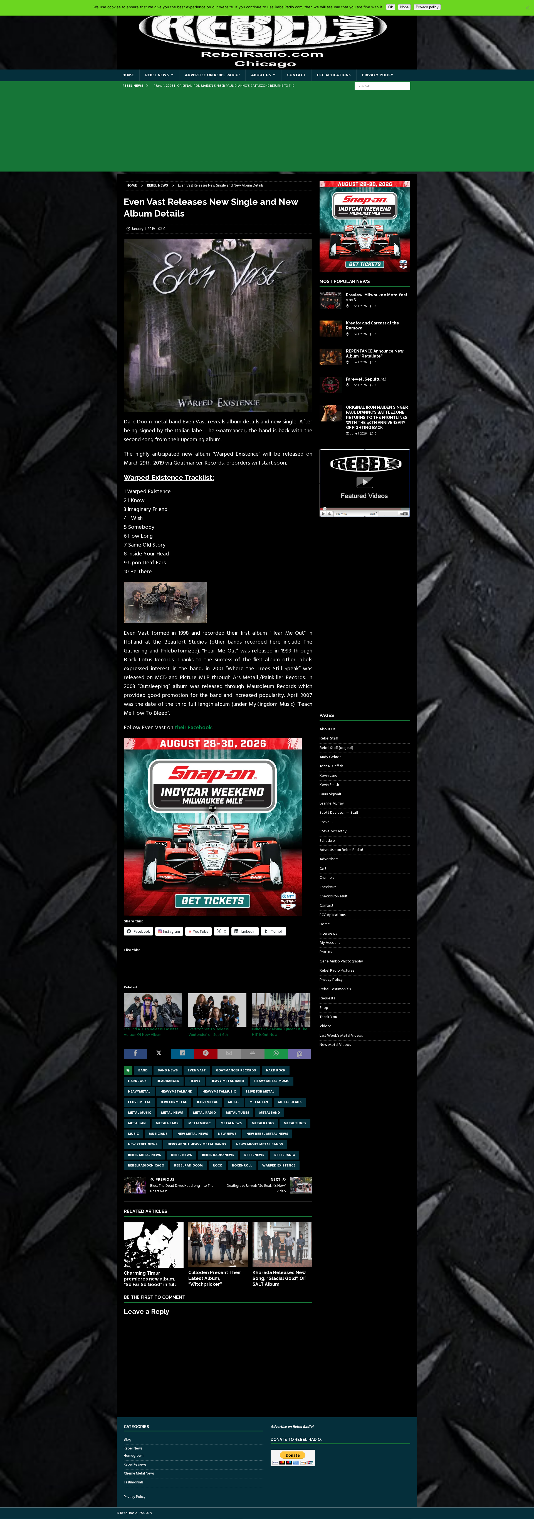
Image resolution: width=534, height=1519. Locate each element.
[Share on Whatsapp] (276, 1054)
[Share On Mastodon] (299, 1054)
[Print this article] (252, 1054)
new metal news (192, 1134)
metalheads (167, 1123)
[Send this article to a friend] (229, 1054)
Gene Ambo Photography (341, 961)
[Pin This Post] (205, 1054)
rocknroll (242, 1165)
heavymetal (139, 1091)
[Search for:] (382, 86)
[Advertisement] (267, 133)
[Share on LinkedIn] (182, 1054)
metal (233, 1102)
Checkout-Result (334, 896)
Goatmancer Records (236, 1070)
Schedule (327, 841)
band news (168, 1070)
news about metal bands (259, 1144)
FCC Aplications (334, 75)
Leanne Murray (332, 803)
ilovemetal (207, 1102)
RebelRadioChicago (146, 1165)
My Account (330, 943)
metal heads (289, 1102)
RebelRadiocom (188, 1165)
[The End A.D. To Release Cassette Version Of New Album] (153, 1010)
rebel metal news (144, 1155)
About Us (261, 75)
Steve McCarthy (333, 831)
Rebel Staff (329, 738)
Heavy (195, 1081)
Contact (296, 75)
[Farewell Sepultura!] (331, 385)
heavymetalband (176, 1091)
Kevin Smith (329, 785)
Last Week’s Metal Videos (341, 1035)
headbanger (168, 1081)
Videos (325, 1026)
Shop (324, 1008)
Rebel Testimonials (335, 989)
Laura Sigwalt (331, 794)
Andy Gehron (331, 757)
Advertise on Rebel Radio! (212, 75)
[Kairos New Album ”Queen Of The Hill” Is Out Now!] (281, 1010)
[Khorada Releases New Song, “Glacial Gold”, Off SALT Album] (282, 1244)
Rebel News (157, 75)
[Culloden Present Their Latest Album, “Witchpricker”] (218, 1244)
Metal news (172, 1113)
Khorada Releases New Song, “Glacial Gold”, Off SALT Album (279, 1278)
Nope (404, 7)
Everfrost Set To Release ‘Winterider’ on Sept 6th (208, 1032)
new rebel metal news (267, 1134)
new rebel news (142, 1144)
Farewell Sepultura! (366, 379)
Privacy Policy (377, 75)
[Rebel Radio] (267, 66)
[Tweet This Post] (158, 1054)
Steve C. (326, 822)
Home (128, 75)
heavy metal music (271, 1081)
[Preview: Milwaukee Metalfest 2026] (331, 300)
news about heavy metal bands (196, 1144)
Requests (327, 998)
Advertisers (329, 859)
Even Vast (197, 1070)
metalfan (137, 1123)
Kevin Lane (328, 776)
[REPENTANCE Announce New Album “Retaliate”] (331, 357)
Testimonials (133, 1482)
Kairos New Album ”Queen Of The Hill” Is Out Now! (279, 1032)
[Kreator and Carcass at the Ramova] (331, 329)
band (143, 1070)
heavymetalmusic (219, 1091)
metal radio (204, 1113)
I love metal (139, 1102)
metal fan (258, 1102)
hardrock (137, 1081)
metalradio (263, 1123)
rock (217, 1165)
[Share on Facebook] (135, 1054)
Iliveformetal (174, 1102)
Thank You (328, 1017)
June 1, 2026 (358, 306)
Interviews (328, 933)
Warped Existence (278, 1165)
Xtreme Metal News (139, 1473)
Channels (327, 878)
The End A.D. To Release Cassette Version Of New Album (151, 1032)
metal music (139, 1113)
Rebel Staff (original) (336, 748)
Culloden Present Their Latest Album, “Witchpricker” (214, 1278)
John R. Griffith (331, 766)
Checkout (328, 887)
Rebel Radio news (218, 1155)
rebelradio (284, 1155)
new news (227, 1134)
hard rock (275, 1070)
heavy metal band (227, 1081)
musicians (158, 1134)
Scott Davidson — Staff (339, 813)
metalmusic (199, 1123)
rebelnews (254, 1155)
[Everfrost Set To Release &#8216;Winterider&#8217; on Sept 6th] (217, 1010)
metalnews (231, 1123)
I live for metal (260, 1091)
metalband (269, 1113)
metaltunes (295, 1123)
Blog (127, 1440)
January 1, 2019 (143, 229)
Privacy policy (427, 7)
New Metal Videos (335, 1045)
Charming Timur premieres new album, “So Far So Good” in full (150, 1278)
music (133, 1134)
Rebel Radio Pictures (337, 970)
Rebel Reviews (135, 1465)
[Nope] (527, 8)
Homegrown (134, 1456)
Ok (390, 7)
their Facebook (193, 727)
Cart (323, 868)
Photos (326, 952)
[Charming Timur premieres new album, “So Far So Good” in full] (154, 1245)
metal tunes (237, 1113)
